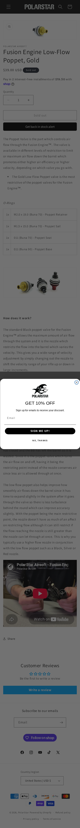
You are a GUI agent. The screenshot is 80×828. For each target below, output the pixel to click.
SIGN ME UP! (40, 431)
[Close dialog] (77, 382)
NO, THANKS (40, 441)
